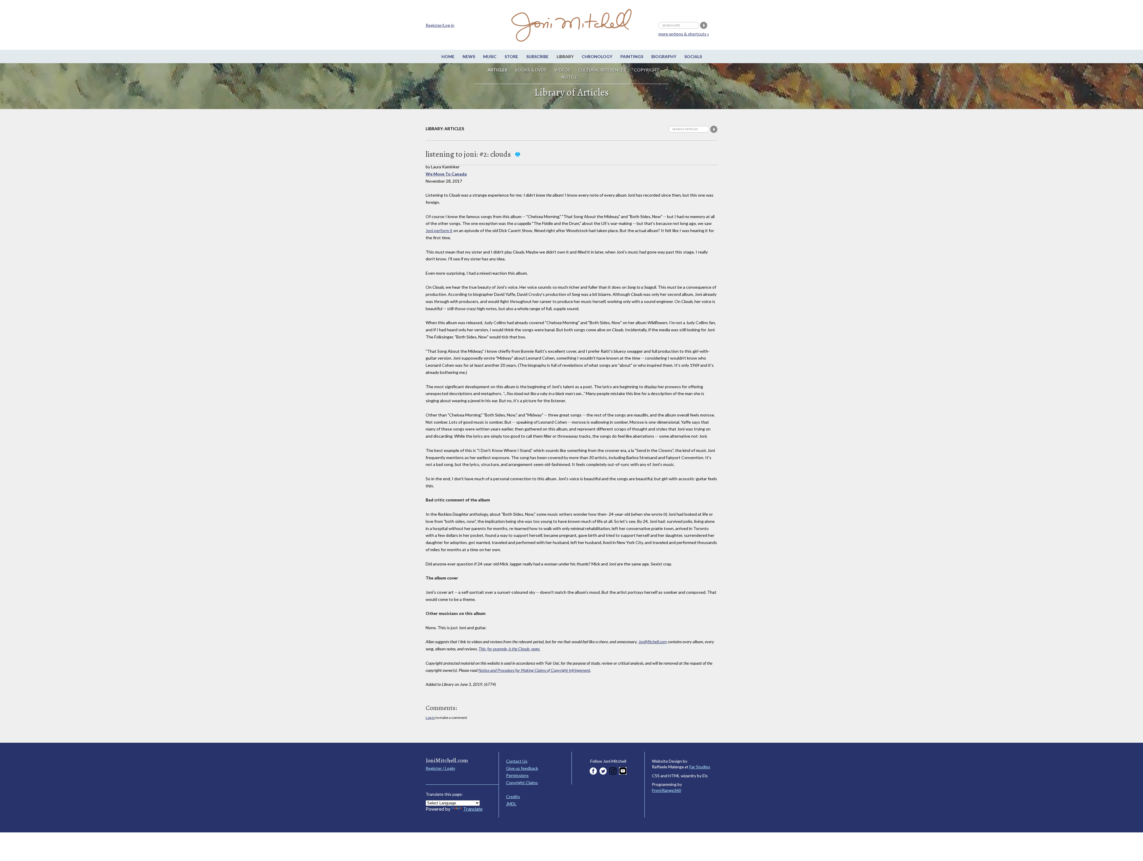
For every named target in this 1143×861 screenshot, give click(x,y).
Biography (663, 56)
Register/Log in (440, 25)
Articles (497, 69)
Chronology (597, 56)
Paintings (631, 56)
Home (448, 56)
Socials (693, 56)
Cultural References (602, 69)
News (469, 56)
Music (489, 56)
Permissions (517, 775)
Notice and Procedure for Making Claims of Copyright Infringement (534, 670)
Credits (513, 796)
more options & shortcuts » (683, 33)
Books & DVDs (530, 69)
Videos (562, 69)
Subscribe (537, 56)
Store (511, 56)
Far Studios (699, 766)
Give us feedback (522, 768)
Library (565, 56)
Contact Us (516, 761)
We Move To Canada (446, 173)
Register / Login (440, 768)
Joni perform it (439, 230)
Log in (430, 717)
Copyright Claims (522, 782)
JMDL (511, 803)
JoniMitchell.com (652, 641)
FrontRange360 (666, 790)
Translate (473, 809)
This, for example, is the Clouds (509, 648)
